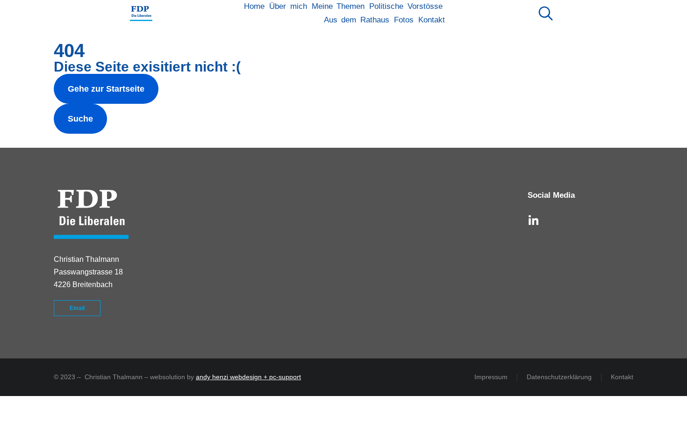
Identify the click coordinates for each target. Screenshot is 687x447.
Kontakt (622, 377)
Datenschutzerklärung (559, 377)
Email (77, 308)
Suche (80, 118)
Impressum (491, 377)
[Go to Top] (664, 424)
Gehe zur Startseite (106, 89)
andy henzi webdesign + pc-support (248, 377)
